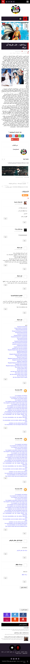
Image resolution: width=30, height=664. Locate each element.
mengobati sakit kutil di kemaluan (20, 346)
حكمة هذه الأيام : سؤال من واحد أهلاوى (21, 632)
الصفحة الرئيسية (24, 53)
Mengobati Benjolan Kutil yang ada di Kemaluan (17, 349)
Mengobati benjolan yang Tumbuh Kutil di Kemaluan (16, 365)
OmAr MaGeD (18, 202)
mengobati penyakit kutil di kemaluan (19, 344)
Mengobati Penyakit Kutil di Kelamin (19, 359)
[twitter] (16, 659)
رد (5, 218)
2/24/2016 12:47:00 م (18, 542)
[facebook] (19, 659)
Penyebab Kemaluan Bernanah (21, 332)
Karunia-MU (18, 390)
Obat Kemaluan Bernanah (22, 338)
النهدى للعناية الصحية (16, 295)
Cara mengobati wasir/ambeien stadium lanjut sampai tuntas (15, 402)
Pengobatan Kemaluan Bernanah (20, 341)
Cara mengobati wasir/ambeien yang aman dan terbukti (16, 401)
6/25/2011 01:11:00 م (18, 297)
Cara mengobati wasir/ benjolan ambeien (19, 398)
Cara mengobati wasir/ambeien (21, 395)
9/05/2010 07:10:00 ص (18, 249)
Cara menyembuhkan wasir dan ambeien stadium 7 (17, 524)
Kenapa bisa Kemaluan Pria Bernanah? (19, 331)
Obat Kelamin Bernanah (22, 339)
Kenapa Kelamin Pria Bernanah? (20, 328)
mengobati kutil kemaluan (22, 345)
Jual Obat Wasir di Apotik (22, 370)
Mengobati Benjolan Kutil (22, 351)
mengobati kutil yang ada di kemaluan (19, 348)
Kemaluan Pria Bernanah (22, 326)
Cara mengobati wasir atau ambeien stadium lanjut (17, 405)
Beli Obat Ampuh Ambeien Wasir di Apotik (18, 374)
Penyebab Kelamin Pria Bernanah (20, 335)
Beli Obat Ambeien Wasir (22, 375)
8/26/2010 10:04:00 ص (18, 231)
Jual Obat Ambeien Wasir (22, 368)
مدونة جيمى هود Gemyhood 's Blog (9, 661)
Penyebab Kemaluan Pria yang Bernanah (19, 336)
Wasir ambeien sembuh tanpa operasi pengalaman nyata (16, 476)
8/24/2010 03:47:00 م (18, 204)
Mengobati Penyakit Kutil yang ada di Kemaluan (17, 358)
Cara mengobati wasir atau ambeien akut (19, 404)
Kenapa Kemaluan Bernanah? (21, 329)
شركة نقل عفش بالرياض (15, 540)
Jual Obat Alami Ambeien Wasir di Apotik (19, 371)
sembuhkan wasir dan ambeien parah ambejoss (18, 423)
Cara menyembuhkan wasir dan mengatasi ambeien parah (16, 424)
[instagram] (11, 659)
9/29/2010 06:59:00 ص (18, 277)
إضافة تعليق (24, 587)
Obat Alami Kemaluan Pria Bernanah (19, 342)
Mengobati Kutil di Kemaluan (21, 355)
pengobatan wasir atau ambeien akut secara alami (17, 410)
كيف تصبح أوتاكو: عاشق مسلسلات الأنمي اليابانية (13, 637)
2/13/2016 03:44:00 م (18, 440)
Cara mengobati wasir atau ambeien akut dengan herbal (16, 408)
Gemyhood (26, 177)
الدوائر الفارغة (26, 627)
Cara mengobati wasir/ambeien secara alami (18, 397)
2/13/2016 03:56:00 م (18, 490)
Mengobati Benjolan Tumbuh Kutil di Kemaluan (17, 362)
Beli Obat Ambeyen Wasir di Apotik (20, 377)
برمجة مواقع (19, 564)
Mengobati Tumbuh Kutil (22, 361)
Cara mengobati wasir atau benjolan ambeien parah (17, 407)
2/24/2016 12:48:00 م (18, 566)
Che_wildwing (18, 229)
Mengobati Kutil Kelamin (22, 352)
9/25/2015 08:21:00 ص (18, 321)
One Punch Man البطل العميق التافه (15, 33)
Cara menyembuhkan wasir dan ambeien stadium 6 (17, 474)
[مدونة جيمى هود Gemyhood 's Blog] (16, 9)
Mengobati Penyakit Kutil (22, 357)
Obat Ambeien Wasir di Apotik (21, 367)
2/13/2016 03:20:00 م (18, 391)
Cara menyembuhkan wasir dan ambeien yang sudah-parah (15, 413)
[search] (3, 2)
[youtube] (14, 659)
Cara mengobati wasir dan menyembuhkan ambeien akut (16, 411)
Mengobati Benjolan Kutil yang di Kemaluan (18, 354)
